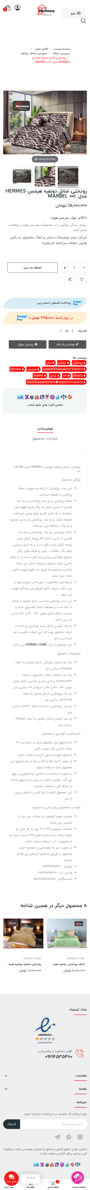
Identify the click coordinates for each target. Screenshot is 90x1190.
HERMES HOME (36, 644)
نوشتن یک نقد (66, 344)
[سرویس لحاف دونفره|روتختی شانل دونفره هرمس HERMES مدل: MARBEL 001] (68, 177)
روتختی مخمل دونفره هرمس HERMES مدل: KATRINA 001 (23, 964)
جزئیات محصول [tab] (45, 438)
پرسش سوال (26, 344)
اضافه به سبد (32, 267)
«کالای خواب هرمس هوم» (68, 217)
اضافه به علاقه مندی (82, 279)
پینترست (61, 331)
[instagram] (80, 1137)
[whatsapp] (68, 1137)
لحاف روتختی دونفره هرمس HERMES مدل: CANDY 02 (67, 964)
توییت (67, 331)
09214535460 (58, 1056)
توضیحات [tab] (45, 429)
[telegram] (57, 1137)
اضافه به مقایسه (70, 279)
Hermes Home (32, 958)
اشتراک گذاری (73, 331)
